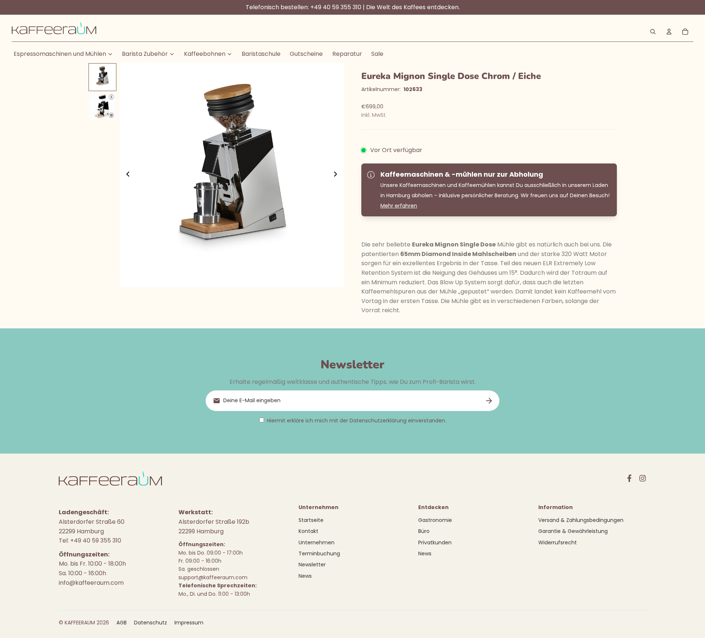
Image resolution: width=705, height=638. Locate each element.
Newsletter (312, 564)
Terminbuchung (319, 553)
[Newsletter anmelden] (489, 400)
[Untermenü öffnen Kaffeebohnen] (229, 54)
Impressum (188, 622)
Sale (377, 54)
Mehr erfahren (398, 205)
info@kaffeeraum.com (91, 582)
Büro (424, 531)
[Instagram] (642, 478)
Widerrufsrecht (557, 542)
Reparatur (347, 54)
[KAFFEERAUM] (54, 32)
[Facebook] (629, 478)
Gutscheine (306, 54)
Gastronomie (435, 520)
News (305, 576)
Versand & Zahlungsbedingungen (580, 520)
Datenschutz (150, 622)
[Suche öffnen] (653, 32)
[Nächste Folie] (338, 175)
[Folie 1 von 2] (102, 77)
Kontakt (308, 531)
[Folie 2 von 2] (102, 106)
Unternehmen (317, 542)
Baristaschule (261, 54)
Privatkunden (435, 542)
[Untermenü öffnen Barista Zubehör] (171, 54)
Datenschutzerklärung (378, 420)
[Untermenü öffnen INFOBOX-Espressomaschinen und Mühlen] (110, 54)
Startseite (311, 520)
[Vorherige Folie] (126, 175)
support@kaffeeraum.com (212, 577)
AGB (121, 622)
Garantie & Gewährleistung (573, 531)
